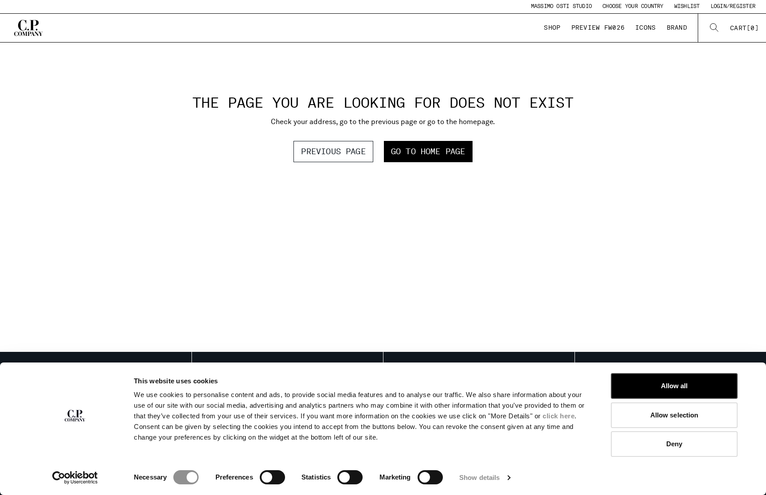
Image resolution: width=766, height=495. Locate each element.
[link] (744, 28)
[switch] (272, 477)
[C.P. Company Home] (28, 28)
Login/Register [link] (733, 6)
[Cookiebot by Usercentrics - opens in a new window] (75, 477)
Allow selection (674, 415)
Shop (552, 27)
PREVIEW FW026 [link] (598, 27)
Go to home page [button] (428, 151)
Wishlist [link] (687, 6)
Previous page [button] (333, 151)
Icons (645, 27)
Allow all (674, 386)
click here (558, 416)
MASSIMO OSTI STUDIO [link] (561, 6)
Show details (479, 477)
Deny (674, 444)
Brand (677, 27)
